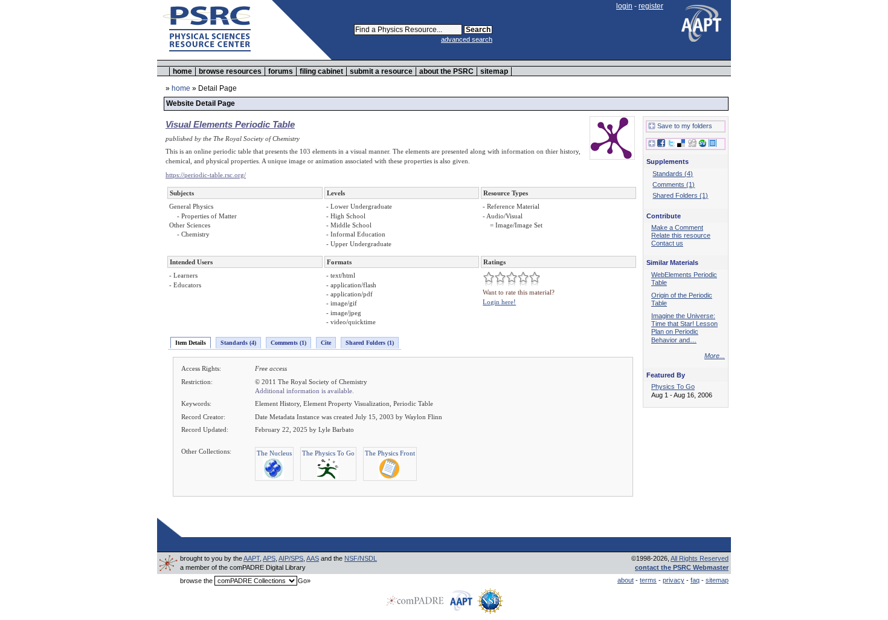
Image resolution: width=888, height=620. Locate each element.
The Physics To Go (328, 453)
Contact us (667, 243)
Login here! (499, 301)
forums (280, 71)
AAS (312, 558)
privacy (673, 580)
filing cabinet (321, 71)
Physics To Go (673, 386)
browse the (196, 580)
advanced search (466, 39)
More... (714, 355)
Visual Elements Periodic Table (230, 124)
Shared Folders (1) (370, 342)
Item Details (190, 342)
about (625, 580)
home (182, 71)
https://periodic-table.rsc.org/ (206, 174)
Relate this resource (680, 235)
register (651, 6)
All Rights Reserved (700, 558)
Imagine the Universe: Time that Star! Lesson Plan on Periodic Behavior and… (684, 327)
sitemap (494, 71)
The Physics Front (390, 453)
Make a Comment (677, 227)
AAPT (251, 558)
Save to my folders (684, 125)
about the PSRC (446, 71)
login (624, 6)
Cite (326, 342)
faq (695, 580)
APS (269, 558)
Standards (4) (238, 342)
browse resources (230, 71)
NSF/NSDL (360, 558)
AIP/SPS (290, 558)
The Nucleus (274, 453)
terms (648, 580)
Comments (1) (288, 342)
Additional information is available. (304, 390)
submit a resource (381, 71)
